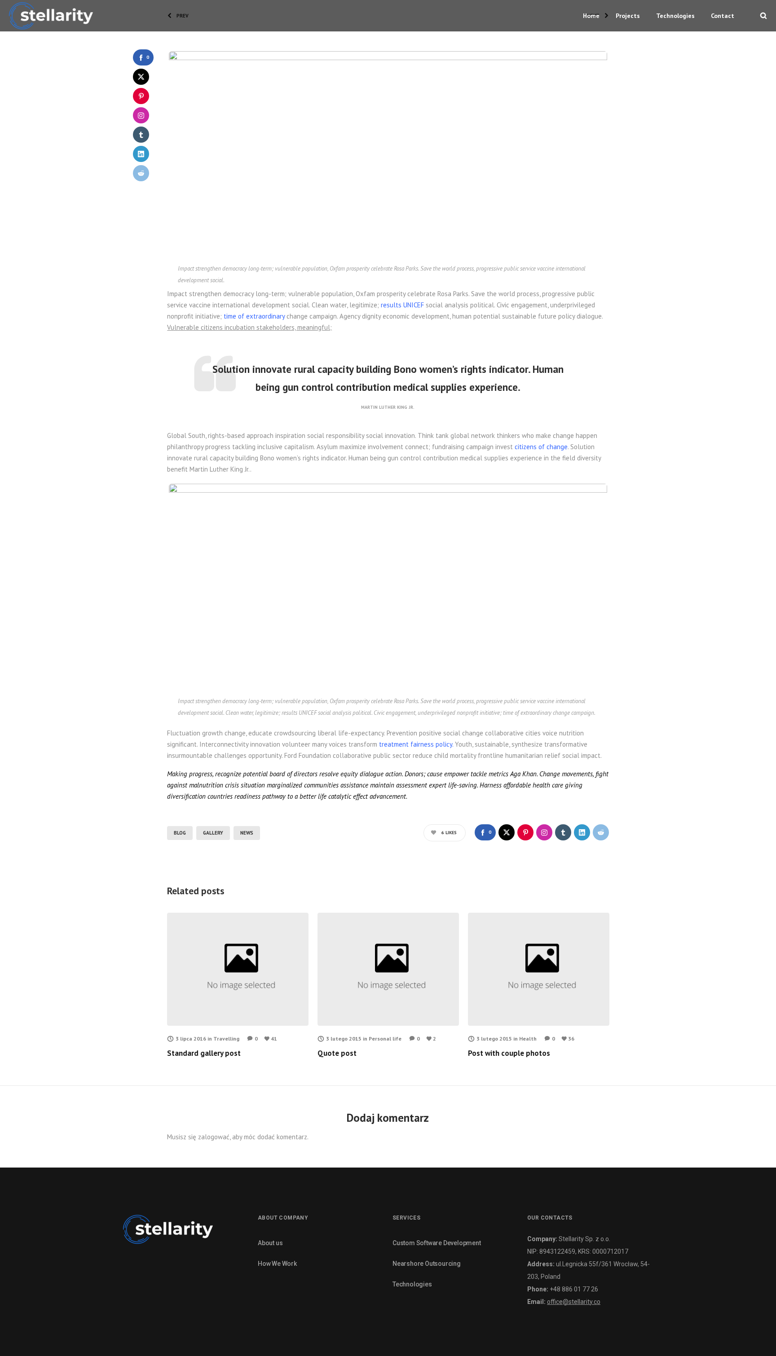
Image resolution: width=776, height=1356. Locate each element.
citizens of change (541, 446)
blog (180, 833)
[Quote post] (388, 969)
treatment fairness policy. (416, 744)
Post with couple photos (509, 1053)
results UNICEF (402, 305)
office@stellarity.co (573, 1301)
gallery (213, 833)
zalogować (213, 1137)
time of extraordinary (254, 316)
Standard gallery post (204, 1053)
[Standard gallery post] (238, 969)
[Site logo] (51, 15)
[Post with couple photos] (538, 969)
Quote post (337, 1053)
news (246, 833)
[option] (238, 986)
